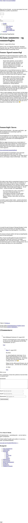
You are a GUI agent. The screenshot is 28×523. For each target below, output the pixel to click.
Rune (7, 350)
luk (1, 522)
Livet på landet (6, 460)
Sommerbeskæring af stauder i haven (16, 325)
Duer (7, 454)
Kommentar (3, 378)
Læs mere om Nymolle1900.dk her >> (9, 443)
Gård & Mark (6, 450)
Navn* (1, 391)
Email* (1, 393)
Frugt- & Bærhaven (7, 448)
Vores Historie (9, 26)
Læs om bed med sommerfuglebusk (8, 150)
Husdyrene (5, 451)
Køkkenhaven (6, 459)
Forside (4, 23)
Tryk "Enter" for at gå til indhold (7, 0)
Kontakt (5, 31)
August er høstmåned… (12, 327)
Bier (7, 452)
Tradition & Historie (7, 466)
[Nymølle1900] (4, 6)
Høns (7, 456)
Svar (4, 345)
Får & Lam (8, 455)
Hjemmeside (3, 396)
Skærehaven (6, 464)
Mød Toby (8, 27)
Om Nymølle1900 (10, 30)
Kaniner (8, 458)
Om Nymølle (9, 28)
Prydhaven (7, 323)
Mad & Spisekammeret (8, 462)
